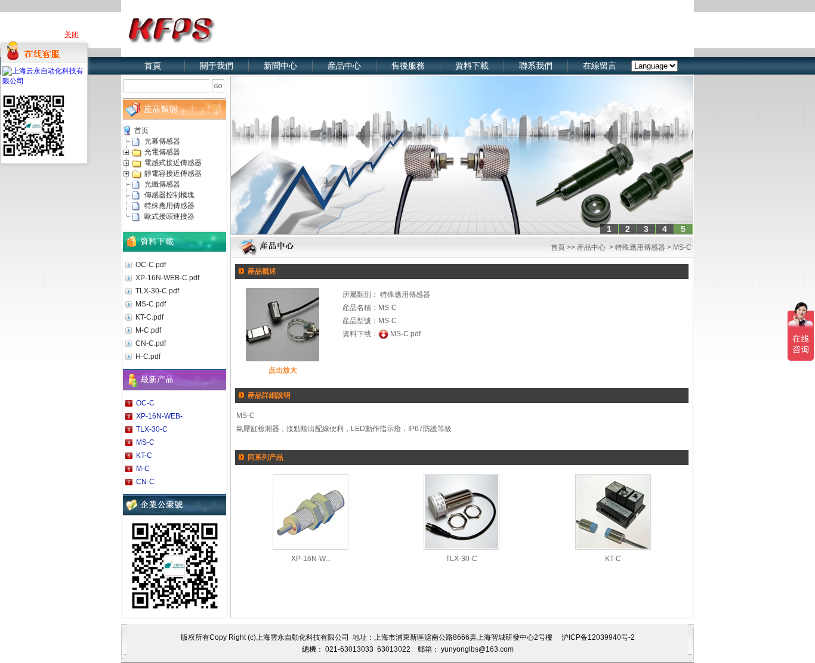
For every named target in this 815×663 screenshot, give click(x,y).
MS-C (145, 442)
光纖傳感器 (162, 184)
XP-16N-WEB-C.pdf (167, 278)
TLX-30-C (152, 429)
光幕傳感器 (162, 141)
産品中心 (591, 247)
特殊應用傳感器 (169, 206)
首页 (141, 130)
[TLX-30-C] (461, 510)
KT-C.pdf (149, 317)
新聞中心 (280, 65)
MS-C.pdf (150, 304)
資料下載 (472, 65)
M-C (143, 468)
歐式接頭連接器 (169, 216)
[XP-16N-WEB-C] (310, 510)
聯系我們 (535, 65)
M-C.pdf (148, 330)
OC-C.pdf (150, 265)
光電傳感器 (162, 152)
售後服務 (408, 65)
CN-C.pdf (150, 343)
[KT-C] (613, 510)
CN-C (145, 482)
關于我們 (216, 65)
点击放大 (282, 370)
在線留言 (599, 65)
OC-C (145, 403)
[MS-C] (282, 322)
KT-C (144, 455)
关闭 (71, 34)
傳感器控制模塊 (169, 195)
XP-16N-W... (311, 558)
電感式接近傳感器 (173, 163)
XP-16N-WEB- (159, 416)
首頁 (152, 65)
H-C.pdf (147, 356)
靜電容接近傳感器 (173, 173)
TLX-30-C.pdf (157, 291)
